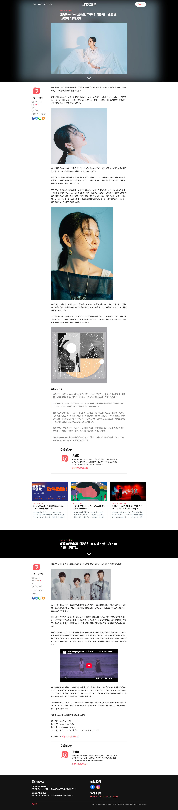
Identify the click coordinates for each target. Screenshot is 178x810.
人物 (34, 4)
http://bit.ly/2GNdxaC (70, 737)
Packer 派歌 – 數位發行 (111, 797)
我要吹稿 (140, 4)
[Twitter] (36, 118)
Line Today (35, 110)
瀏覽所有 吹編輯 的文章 (80, 468)
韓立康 (40, 590)
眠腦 (34, 586)
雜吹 (50, 4)
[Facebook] (33, 118)
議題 (39, 4)
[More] (43, 118)
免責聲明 (34, 804)
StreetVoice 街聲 (96, 797)
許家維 (34, 590)
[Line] (39, 118)
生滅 (43, 114)
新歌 (39, 581)
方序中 (34, 594)
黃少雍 (39, 586)
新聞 (45, 4)
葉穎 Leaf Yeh (36, 114)
